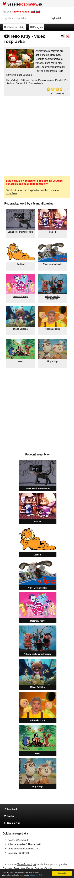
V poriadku (62, 873)
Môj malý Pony (37, 620)
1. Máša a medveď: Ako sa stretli (24, 844)
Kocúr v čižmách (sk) (18, 840)
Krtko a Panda (20, 11)
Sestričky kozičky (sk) (19, 852)
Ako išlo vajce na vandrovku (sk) (24, 848)
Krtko (37, 753)
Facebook (12, 809)
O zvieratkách (36, 83)
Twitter (10, 816)
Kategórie (38, 27)
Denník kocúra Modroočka (37, 488)
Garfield (37, 554)
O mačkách (21, 83)
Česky (34, 80)
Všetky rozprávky (16, 27)
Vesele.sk (24, 4)
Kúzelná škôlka (37, 720)
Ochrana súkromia (43, 868)
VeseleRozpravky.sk (26, 864)
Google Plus (13, 822)
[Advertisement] (37, 136)
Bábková (24, 80)
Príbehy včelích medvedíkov (37, 653)
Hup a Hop (37, 786)
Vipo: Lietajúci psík (37, 587)
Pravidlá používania (23, 868)
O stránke (7, 868)
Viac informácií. (36, 875)
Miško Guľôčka (37, 687)
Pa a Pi (37, 521)
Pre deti (59, 80)
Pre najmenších (46, 80)
